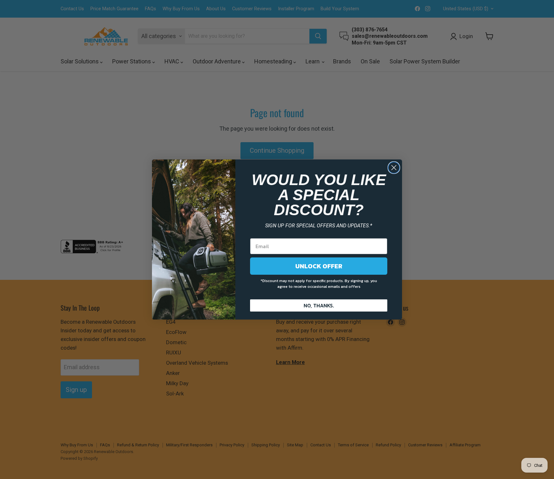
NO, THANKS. (319, 305)
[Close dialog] (393, 167)
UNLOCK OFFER (318, 266)
